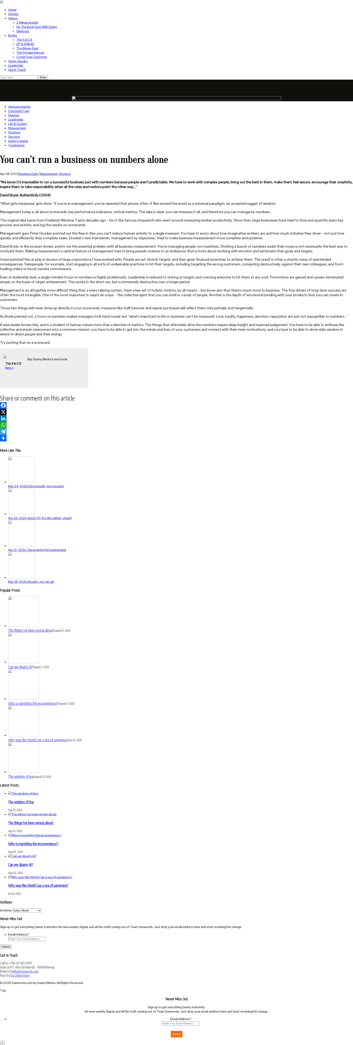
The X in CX (24, 40)
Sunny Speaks (18, 61)
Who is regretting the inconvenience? (33, 703)
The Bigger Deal (27, 48)
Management (17, 128)
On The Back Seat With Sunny (36, 27)
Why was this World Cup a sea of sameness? (38, 739)
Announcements (19, 107)
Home (12, 10)
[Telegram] (176, 431)
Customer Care (18, 111)
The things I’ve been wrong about (30, 630)
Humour (13, 115)
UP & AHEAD (25, 44)
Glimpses (22, 31)
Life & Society (17, 124)
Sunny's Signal (18, 141)
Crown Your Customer (31, 57)
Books (12, 35)
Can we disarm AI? (20, 666)
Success (14, 137)
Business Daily (28, 174)
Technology (16, 145)
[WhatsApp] (176, 425)
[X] (176, 412)
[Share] (176, 438)
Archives (6, 910)
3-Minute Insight (27, 22)
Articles (13, 14)
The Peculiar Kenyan (30, 52)
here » (9, 368)
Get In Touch (17, 70)
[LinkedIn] (176, 418)
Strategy (14, 132)
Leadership (15, 65)
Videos (13, 18)
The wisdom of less (21, 776)
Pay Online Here (19, 975)
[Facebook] (176, 405)
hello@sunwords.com (24, 971)
